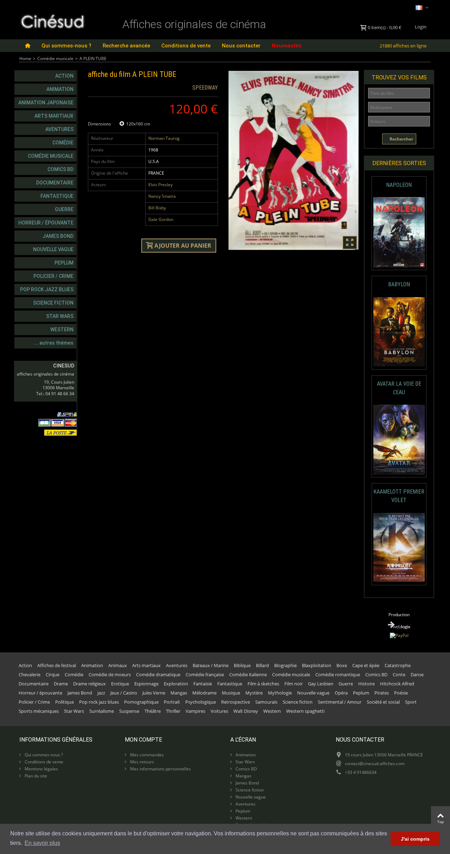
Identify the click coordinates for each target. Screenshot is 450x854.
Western (61, 329)
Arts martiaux (53, 116)
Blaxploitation (316, 665)
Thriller (173, 711)
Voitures (219, 711)
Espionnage (146, 683)
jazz (101, 693)
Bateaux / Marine (211, 665)
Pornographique (141, 702)
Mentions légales (41, 769)
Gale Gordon (160, 219)
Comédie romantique (337, 674)
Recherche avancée (126, 46)
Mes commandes (146, 755)
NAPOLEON (399, 185)
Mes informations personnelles (160, 769)
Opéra (341, 693)
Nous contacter (241, 46)
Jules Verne (153, 693)
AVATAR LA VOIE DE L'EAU (399, 388)
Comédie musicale (55, 58)
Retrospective (235, 702)
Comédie (62, 142)
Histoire (366, 683)
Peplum (63, 263)
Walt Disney (245, 711)
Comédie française (205, 674)
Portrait (172, 702)
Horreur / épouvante (45, 223)
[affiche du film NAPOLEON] (399, 232)
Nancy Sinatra (162, 196)
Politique (64, 702)
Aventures (59, 129)
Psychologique (200, 702)
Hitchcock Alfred (397, 683)
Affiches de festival (56, 665)
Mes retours (141, 762)
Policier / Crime (53, 276)
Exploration (176, 683)
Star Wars (59, 316)
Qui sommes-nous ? (66, 46)
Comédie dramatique (158, 674)
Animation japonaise (45, 102)
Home (25, 58)
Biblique (242, 665)
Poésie (401, 693)
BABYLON (399, 284)
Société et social (383, 702)
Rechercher (400, 139)
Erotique (120, 683)
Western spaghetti (305, 711)
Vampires (195, 711)
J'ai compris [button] (415, 839)
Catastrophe (398, 665)
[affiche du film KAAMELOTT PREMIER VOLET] (399, 547)
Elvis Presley (160, 185)
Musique (231, 693)
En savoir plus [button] (42, 843)
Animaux (117, 665)
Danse (417, 674)
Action (64, 76)
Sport (411, 702)
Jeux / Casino (123, 693)
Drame (61, 683)
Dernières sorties (399, 163)
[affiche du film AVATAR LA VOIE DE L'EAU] (399, 440)
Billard (262, 665)
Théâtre (152, 711)
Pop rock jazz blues (46, 289)
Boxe (341, 665)
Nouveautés (286, 46)
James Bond (58, 236)
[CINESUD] (52, 21)
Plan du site (35, 776)
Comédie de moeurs (110, 674)
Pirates (381, 693)
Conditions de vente (186, 46)
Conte (399, 674)
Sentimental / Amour (339, 702)
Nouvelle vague (53, 249)
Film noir (293, 683)
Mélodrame (204, 693)
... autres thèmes (53, 343)
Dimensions (100, 124)
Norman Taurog (164, 138)
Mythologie (280, 693)
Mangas (179, 693)
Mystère (254, 693)
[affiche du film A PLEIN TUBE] (294, 160)
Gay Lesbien (320, 683)
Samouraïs (266, 702)
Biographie (285, 665)
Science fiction (53, 303)
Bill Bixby (157, 208)
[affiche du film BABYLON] (399, 332)
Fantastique (56, 196)
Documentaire (54, 182)
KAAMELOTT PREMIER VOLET (398, 495)
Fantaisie (202, 683)
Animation (59, 89)
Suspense (129, 711)
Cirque (52, 674)
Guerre (64, 209)
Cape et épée (365, 665)
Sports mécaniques (39, 711)
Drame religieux (89, 683)
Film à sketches (263, 683)
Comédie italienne (248, 674)
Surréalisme (101, 711)
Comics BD (60, 169)
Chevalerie (29, 674)
